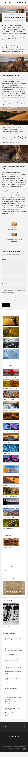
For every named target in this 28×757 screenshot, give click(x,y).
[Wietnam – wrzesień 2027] (14, 523)
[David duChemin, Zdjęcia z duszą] (14, 614)
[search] (23, 559)
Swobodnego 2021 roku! (14, 228)
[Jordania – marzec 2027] (14, 459)
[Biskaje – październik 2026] (14, 394)
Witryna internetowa (19, 283)
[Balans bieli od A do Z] (14, 354)
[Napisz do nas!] (14, 542)
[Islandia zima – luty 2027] (14, 448)
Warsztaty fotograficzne (14, 14)
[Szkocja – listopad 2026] (14, 405)
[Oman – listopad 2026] (14, 416)
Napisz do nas (7, 742)
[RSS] (18, 736)
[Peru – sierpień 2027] (14, 512)
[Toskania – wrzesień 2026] (14, 383)
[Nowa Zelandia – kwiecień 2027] (14, 469)
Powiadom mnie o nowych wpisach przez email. (12, 300)
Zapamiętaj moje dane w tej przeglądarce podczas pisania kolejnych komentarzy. (13, 291)
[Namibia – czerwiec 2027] (14, 480)
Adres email (4, 283)
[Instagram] (9, 736)
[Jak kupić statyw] (14, 321)
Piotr (8, 20)
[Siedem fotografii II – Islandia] (14, 343)
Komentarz (4, 259)
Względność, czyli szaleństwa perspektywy (14, 239)
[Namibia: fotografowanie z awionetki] (14, 588)
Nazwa (3, 277)
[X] (6, 736)
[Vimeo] (15, 736)
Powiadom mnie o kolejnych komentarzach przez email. (14, 296)
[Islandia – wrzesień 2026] (14, 373)
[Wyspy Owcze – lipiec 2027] (14, 502)
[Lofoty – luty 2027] (14, 437)
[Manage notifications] (24, 749)
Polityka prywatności (19, 742)
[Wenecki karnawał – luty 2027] (14, 427)
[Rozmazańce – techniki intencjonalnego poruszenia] (14, 332)
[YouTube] (12, 736)
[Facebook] (2, 736)
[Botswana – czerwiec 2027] (14, 491)
